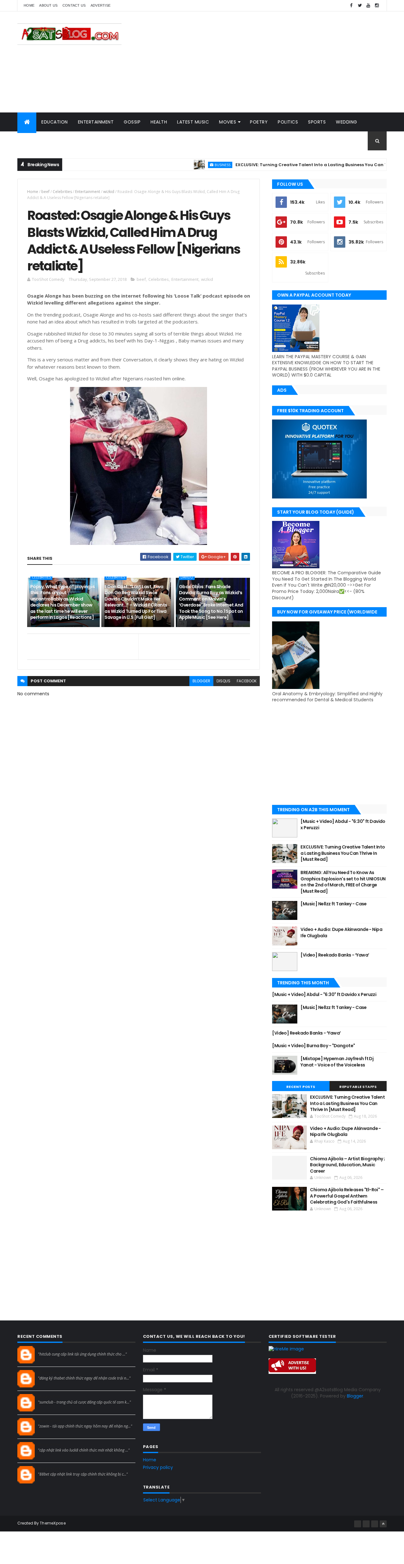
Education (54, 122)
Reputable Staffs (358, 1086)
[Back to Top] (383, 1523)
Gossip (132, 122)
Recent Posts (300, 1086)
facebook (247, 681)
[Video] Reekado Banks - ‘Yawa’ (334, 955)
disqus (223, 681)
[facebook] (351, 5)
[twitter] (359, 5)
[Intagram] (366, 1523)
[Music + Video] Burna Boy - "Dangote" (313, 1045)
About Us (48, 5)
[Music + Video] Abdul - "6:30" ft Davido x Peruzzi (342, 824)
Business (196, 164)
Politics (288, 122)
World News (37, 141)
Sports (317, 122)
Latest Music (193, 122)
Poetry (259, 122)
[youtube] (368, 5)
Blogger (355, 1396)
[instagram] (376, 5)
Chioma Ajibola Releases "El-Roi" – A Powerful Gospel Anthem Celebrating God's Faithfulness (346, 1196)
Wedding (346, 122)
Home (29, 5)
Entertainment (96, 122)
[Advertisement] (272, 62)
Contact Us (74, 5)
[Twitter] (374, 1523)
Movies (227, 122)
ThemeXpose (53, 1523)
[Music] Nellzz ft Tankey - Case (333, 904)
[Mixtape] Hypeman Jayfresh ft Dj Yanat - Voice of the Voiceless (336, 1061)
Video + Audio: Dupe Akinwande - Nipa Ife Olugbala (341, 932)
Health (159, 122)
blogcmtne (49, 1348)
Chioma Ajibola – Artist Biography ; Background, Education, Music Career (347, 1165)
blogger (201, 681)
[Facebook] (357, 1523)
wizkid (108, 191)
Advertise (101, 5)
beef (45, 191)
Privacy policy (158, 1467)
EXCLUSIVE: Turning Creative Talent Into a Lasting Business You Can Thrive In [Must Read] (342, 853)
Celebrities (62, 191)
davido (187, 577)
